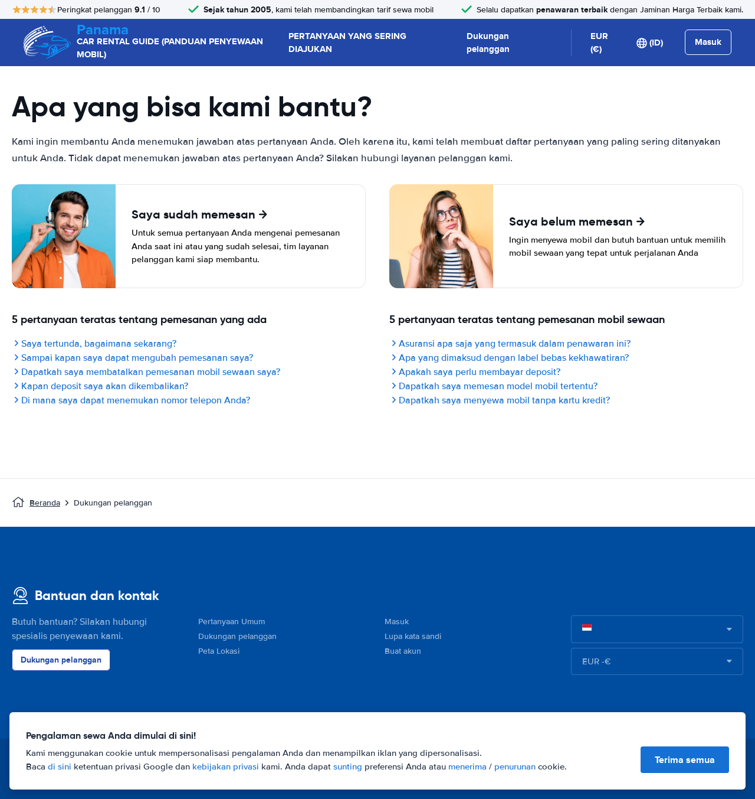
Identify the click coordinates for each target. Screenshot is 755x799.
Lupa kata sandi (413, 636)
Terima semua (685, 760)
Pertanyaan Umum (231, 622)
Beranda (44, 503)
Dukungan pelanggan (488, 43)
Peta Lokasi (218, 651)
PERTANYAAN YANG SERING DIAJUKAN (347, 43)
